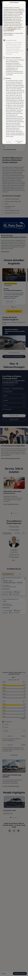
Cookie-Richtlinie (11, 29)
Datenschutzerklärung (8, 30)
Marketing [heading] (8, 78)
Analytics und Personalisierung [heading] (13, 57)
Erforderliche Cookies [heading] (11, 40)
